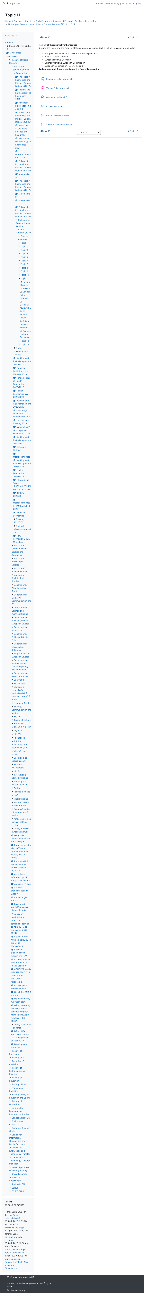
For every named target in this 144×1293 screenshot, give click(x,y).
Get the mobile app (16, 1290)
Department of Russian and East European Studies (20, 620)
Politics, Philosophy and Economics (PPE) (20, 744)
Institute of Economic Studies (67, 21)
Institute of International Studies (18, 561)
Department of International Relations (20, 647)
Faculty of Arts (19, 1057)
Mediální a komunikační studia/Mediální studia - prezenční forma (21, 693)
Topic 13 (25, 344)
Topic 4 (24, 253)
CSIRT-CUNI (18, 1191)
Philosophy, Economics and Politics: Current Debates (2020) (38, 24)
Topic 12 (133, 37)
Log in (137, 3)
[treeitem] (18, 617)
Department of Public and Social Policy (20, 637)
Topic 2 (24, 246)
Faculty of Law (19, 1084)
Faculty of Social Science (37, 21)
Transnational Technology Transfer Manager (19, 1160)
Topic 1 (24, 243)
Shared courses (19, 1174)
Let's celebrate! (12, 1218)
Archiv (19, 348)
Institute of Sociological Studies (18, 578)
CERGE (15, 1188)
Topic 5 (24, 257)
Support (14, 3)
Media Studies (21, 799)
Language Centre (22, 703)
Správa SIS (19, 680)
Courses (18, 21)
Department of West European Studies (20, 588)
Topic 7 (24, 264)
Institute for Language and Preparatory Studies (19, 1111)
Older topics (11, 1268)
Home (8, 21)
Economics (90, 21)
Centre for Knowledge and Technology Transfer (19, 1150)
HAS (16, 795)
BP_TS (17, 716)
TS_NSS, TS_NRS (22, 727)
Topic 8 (24, 268)
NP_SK (17, 771)
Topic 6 (24, 260)
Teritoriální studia (22, 720)
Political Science (22, 792)
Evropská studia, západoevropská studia (21, 812)
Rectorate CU (18, 1184)
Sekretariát (19, 683)
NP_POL (18, 734)
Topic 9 (24, 271)
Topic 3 (24, 250)
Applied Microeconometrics (22, 529)
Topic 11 (74, 24)
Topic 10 (45, 37)
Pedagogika (19, 738)
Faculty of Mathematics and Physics (17, 1071)
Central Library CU (21, 1118)
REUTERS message (14, 1227)
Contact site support (20, 1277)
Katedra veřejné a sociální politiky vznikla (21, 822)
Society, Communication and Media (21, 709)
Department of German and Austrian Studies (20, 610)
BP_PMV (18, 730)
